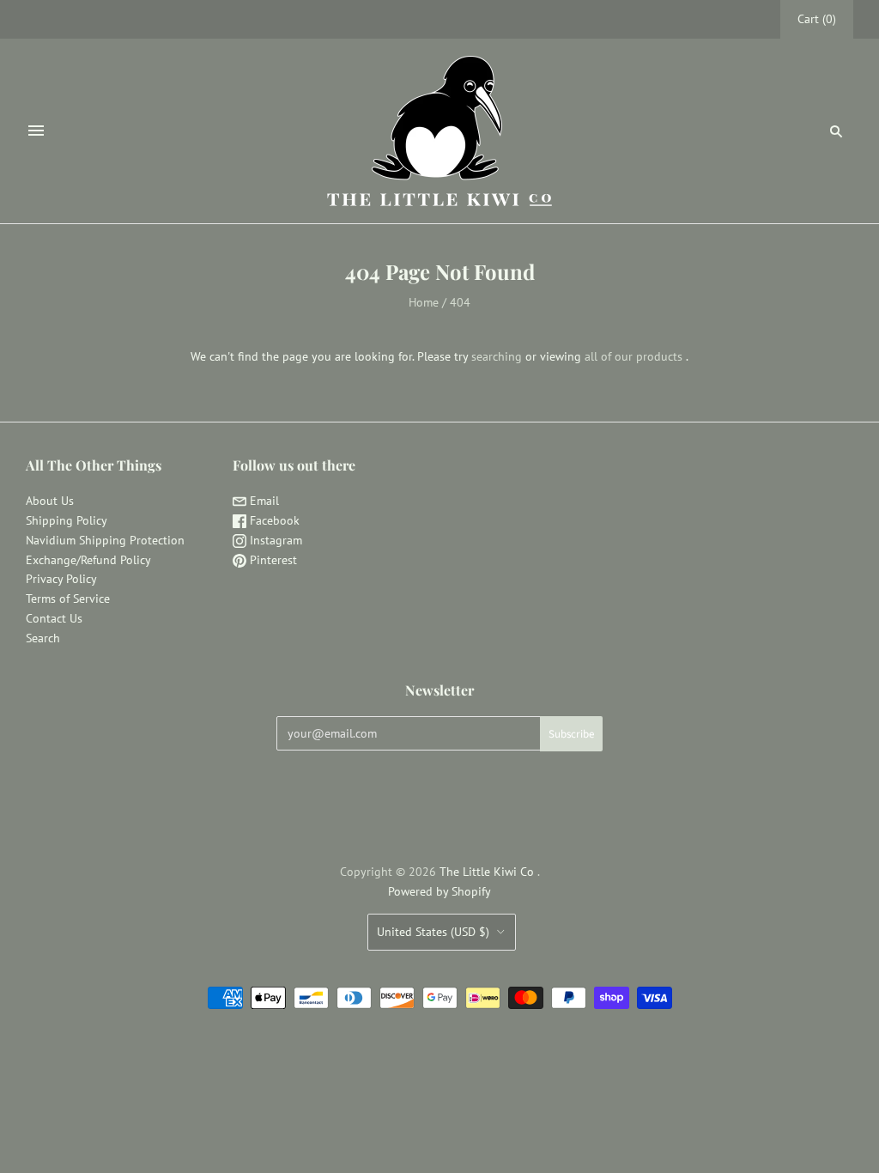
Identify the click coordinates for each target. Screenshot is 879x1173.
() (816, 19)
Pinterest (271, 560)
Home (424, 302)
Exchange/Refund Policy (88, 560)
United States (433, 931)
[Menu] (36, 130)
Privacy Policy (61, 578)
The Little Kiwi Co (488, 871)
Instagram (274, 540)
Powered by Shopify (439, 891)
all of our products (633, 356)
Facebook (273, 520)
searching (496, 356)
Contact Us (54, 618)
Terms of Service (68, 598)
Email (262, 500)
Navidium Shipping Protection (105, 540)
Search (43, 638)
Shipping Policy (66, 520)
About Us (50, 500)
